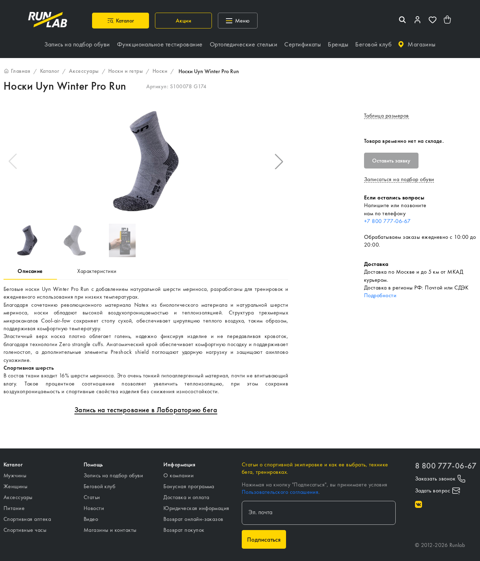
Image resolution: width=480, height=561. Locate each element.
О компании (178, 475)
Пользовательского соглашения (280, 492)
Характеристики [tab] (97, 271)
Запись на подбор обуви (113, 475)
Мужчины (15, 475)
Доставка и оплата (186, 497)
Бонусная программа (188, 486)
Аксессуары (18, 497)
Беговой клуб (100, 486)
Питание (14, 508)
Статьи (92, 497)
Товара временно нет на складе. (404, 141)
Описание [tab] (30, 271)
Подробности (380, 295)
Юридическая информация (196, 508)
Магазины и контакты (110, 530)
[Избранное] (432, 20)
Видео (91, 519)
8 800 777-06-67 (445, 466)
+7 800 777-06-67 (387, 221)
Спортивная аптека (27, 519)
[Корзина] (447, 20)
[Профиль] (417, 20)
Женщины (15, 486)
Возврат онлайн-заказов (193, 519)
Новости (94, 508)
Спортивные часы (25, 530)
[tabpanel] (146, 340)
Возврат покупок (183, 530)
